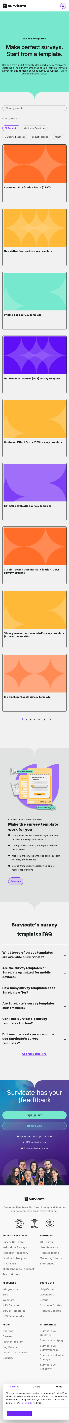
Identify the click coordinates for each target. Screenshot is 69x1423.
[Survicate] (14, 6)
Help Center (47, 1289)
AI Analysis (10, 1263)
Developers (47, 1294)
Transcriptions (12, 1274)
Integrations (10, 1289)
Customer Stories (51, 1305)
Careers (8, 1336)
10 (45, 719)
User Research (49, 1247)
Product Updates (50, 1310)
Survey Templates (14, 1310)
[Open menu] (63, 6)
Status (44, 1300)
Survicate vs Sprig (51, 1340)
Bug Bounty (10, 1347)
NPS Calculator (12, 1305)
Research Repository (15, 1252)
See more (16, 881)
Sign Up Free (34, 1115)
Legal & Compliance (15, 1352)
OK (19, 1413)
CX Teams (46, 1242)
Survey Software (13, 1242)
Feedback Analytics (15, 1258)
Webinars (8, 1300)
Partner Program (13, 1341)
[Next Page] (49, 719)
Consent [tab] (14, 1387)
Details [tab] (36, 1387)
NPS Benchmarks (13, 1316)
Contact (8, 1331)
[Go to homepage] (34, 1199)
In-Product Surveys (15, 1247)
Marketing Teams (50, 1258)
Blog (5, 1294)
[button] (34, 955)
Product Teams (49, 1252)
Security (8, 1357)
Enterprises (47, 1263)
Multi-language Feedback (18, 1269)
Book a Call (34, 1125)
